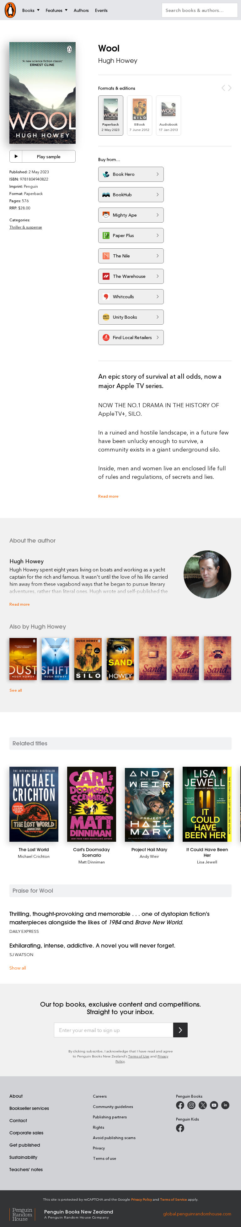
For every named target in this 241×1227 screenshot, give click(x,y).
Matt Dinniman (91, 862)
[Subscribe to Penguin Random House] (180, 1030)
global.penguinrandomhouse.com (197, 1213)
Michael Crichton (34, 856)
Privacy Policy (141, 1199)
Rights (98, 1127)
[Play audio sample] (16, 156)
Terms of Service (173, 1199)
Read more (108, 496)
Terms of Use (138, 1056)
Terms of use (104, 1158)
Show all (17, 968)
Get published (24, 1145)
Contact (18, 1120)
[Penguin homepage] (10, 10)
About (16, 1096)
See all (15, 690)
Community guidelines (113, 1106)
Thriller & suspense (25, 227)
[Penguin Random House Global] (26, 1213)
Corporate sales (26, 1133)
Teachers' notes (26, 1169)
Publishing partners (110, 1117)
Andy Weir (149, 856)
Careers (100, 1096)
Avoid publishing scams (114, 1137)
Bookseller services (29, 1108)
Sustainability (23, 1157)
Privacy (99, 1148)
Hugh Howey (117, 60)
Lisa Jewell (207, 862)
